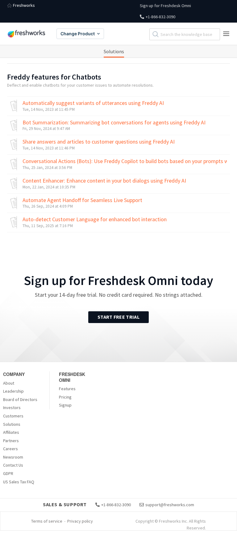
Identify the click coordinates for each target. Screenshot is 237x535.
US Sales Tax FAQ (18, 482)
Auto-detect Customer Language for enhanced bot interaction (95, 219)
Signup (65, 405)
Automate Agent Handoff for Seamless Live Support (82, 200)
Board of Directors (20, 399)
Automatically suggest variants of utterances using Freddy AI (93, 103)
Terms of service (46, 521)
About (8, 383)
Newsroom (13, 457)
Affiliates (11, 432)
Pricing (65, 397)
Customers (13, 416)
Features (67, 388)
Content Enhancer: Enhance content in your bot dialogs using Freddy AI (104, 180)
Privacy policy (80, 521)
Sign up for (165, 5)
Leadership (13, 391)
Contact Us (13, 465)
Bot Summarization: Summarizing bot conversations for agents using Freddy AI (114, 122)
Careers (10, 448)
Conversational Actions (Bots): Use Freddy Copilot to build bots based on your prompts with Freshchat (125, 161)
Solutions (114, 51)
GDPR (8, 473)
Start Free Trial (118, 317)
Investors (12, 407)
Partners (11, 440)
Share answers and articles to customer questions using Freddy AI (99, 141)
